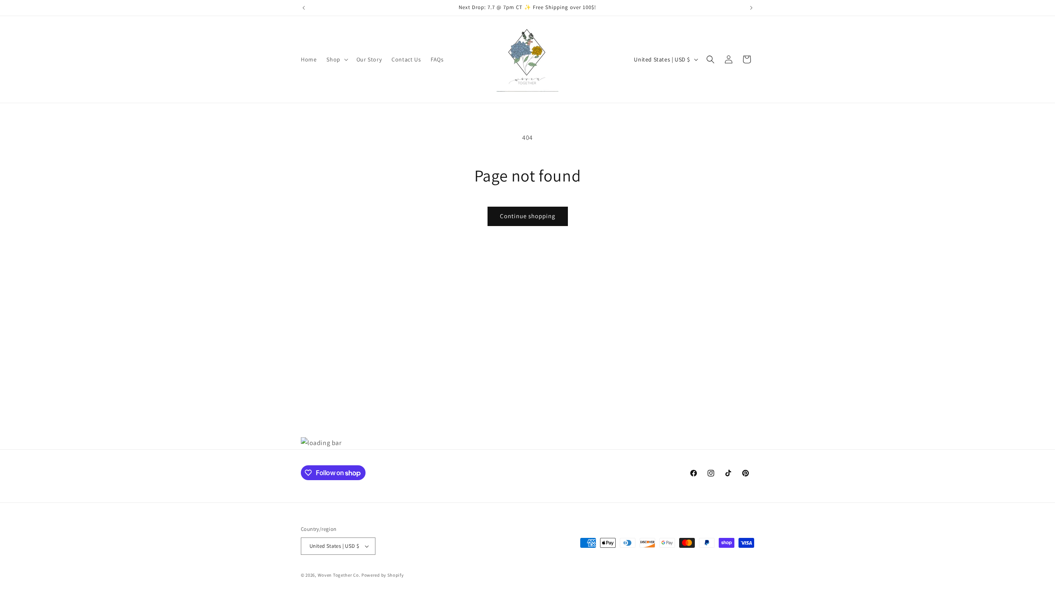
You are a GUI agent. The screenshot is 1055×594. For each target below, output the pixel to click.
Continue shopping (528, 216)
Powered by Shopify (382, 575)
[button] (336, 59)
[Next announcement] (751, 8)
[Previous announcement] (304, 8)
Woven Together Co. (339, 575)
